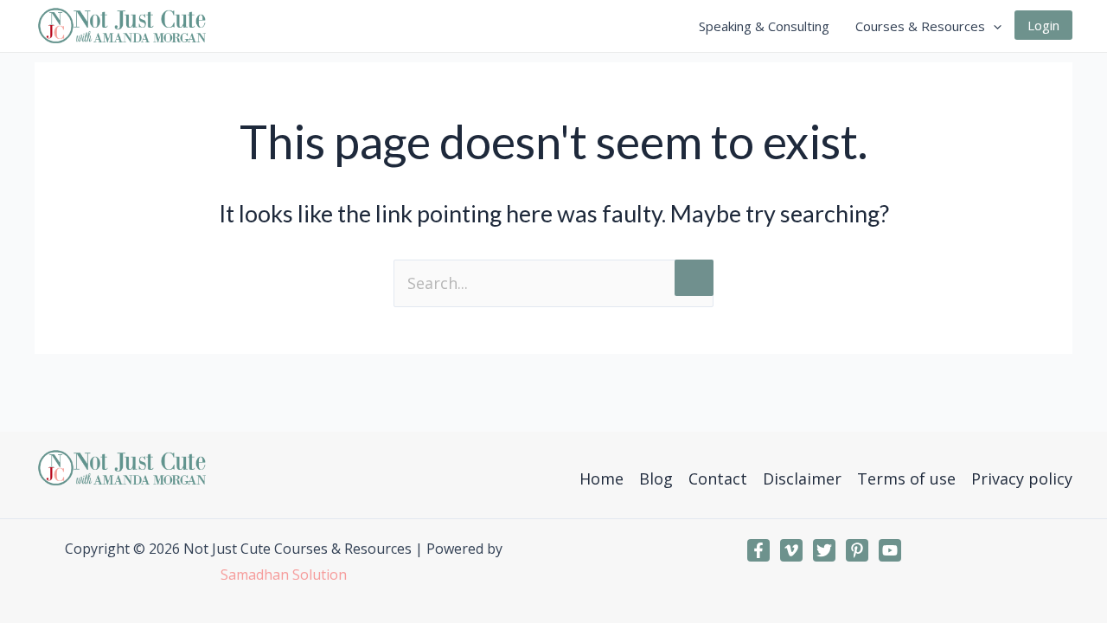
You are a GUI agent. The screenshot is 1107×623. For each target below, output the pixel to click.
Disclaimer (802, 478)
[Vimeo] (791, 550)
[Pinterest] (857, 550)
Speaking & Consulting (764, 26)
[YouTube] (890, 550)
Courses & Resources (920, 26)
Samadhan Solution (284, 574)
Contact (717, 478)
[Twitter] (824, 550)
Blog (656, 478)
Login (1043, 25)
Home (601, 478)
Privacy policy (1021, 478)
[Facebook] (758, 550)
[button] (993, 26)
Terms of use (906, 478)
